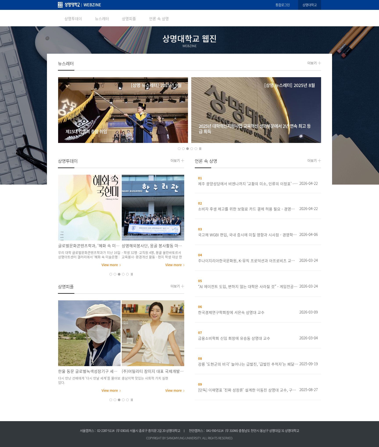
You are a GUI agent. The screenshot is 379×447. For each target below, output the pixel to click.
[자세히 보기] (123, 117)
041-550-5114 (214, 430)
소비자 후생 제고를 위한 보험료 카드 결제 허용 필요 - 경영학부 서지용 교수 (248, 209)
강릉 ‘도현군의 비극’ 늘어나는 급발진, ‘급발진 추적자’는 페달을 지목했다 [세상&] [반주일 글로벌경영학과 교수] (248, 364)
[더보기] (89, 207)
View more (110, 264)
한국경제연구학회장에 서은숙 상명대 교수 (231, 312)
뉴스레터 (102, 18)
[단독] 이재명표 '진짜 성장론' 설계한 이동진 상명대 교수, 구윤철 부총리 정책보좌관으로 (248, 390)
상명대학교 (309, 4)
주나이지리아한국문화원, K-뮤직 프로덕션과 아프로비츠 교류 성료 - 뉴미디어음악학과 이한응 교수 (248, 260)
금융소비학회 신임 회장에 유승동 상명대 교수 (234, 338)
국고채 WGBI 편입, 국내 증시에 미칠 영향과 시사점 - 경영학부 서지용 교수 (248, 234)
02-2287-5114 (105, 430)
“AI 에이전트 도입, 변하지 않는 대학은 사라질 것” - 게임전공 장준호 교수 (248, 286)
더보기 (312, 63)
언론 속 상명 (159, 18)
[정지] (200, 148)
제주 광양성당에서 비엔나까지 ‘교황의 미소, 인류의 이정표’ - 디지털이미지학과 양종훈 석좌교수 (248, 183)
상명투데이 (73, 18)
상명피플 (129, 18)
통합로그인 (282, 4)
